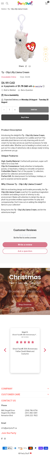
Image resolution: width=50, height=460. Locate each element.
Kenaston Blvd (7, 415)
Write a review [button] (25, 244)
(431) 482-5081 (31, 413)
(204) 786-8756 (31, 410)
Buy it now (25, 117)
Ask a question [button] (25, 251)
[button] (46, 3)
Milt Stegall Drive (8, 410)
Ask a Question (26, 90)
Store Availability (11, 95)
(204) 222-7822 (31, 415)
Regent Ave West (8, 413)
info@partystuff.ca (9, 428)
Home (3, 9)
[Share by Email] (30, 66)
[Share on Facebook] (26, 66)
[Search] (7, 3)
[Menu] (2, 3)
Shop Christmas (25, 305)
